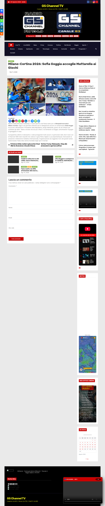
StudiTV (72, 49)
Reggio (76, 45)
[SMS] (35, 121)
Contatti (12, 52)
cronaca (76, 36)
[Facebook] (9, 121)
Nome (10, 207)
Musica (12, 49)
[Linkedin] (25, 121)
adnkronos (38, 36)
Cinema (20, 49)
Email (10, 218)
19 (85, 447)
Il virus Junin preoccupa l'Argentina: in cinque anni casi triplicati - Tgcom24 (87, 147)
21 (90, 447)
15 (92, 444)
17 (80, 447)
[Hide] (0, 37)
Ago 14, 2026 (25, 172)
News (35, 45)
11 (82, 444)
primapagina (65, 36)
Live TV (18, 45)
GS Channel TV (52, 6)
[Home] (11, 45)
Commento (13, 186)
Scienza (55, 49)
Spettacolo (29, 49)
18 (82, 447)
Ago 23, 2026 (25, 162)
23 (95, 447)
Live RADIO (26, 45)
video (71, 36)
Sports (84, 45)
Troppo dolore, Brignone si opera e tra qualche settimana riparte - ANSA (87, 128)
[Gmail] (29, 121)
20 (87, 447)
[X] (13, 121)
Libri (37, 49)
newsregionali (57, 36)
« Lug (87, 459)
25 (82, 449)
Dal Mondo (67, 45)
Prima (42, 45)
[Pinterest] (22, 121)
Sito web (11, 228)
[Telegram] (38, 121)
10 (80, 444)
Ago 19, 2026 (59, 162)
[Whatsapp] (19, 121)
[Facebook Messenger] (32, 121)
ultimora (44, 36)
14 (90, 444)
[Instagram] (16, 121)
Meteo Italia (87, 335)
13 (87, 444)
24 (80, 449)
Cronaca (50, 45)
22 (92, 447)
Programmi (82, 49)
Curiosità (64, 49)
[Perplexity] (1, 27)
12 (85, 444)
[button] (96, 49)
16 (95, 444)
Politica (58, 45)
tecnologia (50, 36)
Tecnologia (46, 49)
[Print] (1, 33)
